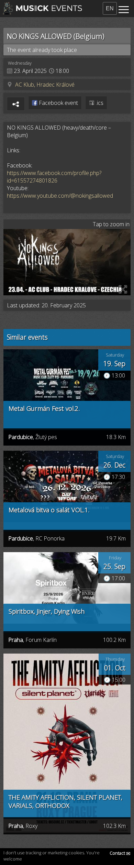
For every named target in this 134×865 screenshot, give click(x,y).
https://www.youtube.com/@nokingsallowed (60, 195)
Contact (120, 853)
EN (110, 8)
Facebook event (57, 103)
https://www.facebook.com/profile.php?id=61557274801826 (54, 176)
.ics (98, 103)
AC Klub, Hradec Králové (45, 84)
